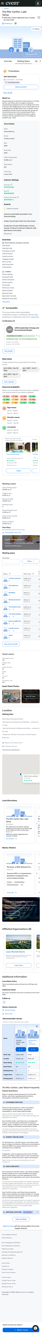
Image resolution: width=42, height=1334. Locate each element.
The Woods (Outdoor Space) (15, 614)
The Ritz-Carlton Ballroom (15, 578)
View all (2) (7, 93)
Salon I (11, 635)
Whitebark (12, 592)
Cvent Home (6, 1263)
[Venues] (38, 3)
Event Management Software (11, 1242)
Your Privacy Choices (8, 1272)
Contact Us (5, 1266)
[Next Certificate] (37, 336)
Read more (8, 234)
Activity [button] (9, 882)
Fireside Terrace (14, 628)
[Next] (40, 61)
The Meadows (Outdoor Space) (15, 607)
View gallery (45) (31, 54)
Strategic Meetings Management (12, 1252)
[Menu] (2, 3)
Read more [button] (9, 832)
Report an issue (8, 1226)
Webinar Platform (7, 1258)
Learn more (35, 317)
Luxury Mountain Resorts (15, 952)
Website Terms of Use (8, 1283)
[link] (19, 858)
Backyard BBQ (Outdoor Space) (15, 621)
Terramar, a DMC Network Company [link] (19, 867)
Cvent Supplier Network (9, 1234)
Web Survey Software (9, 1255)
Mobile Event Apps (7, 1249)
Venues (6, 8)
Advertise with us (7, 1286)
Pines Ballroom (13, 585)
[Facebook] (4, 1002)
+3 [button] (22, 885)
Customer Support (7, 1269)
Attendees (6, 558)
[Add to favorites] (39, 17)
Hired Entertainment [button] (12, 885)
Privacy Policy (6, 1277)
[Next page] (35, 458)
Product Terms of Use (9, 1280)
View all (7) (6, 302)
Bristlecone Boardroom (15, 600)
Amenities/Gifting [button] (19, 882)
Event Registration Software (11, 1246)
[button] (17, 561)
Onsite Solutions (7, 1238)
